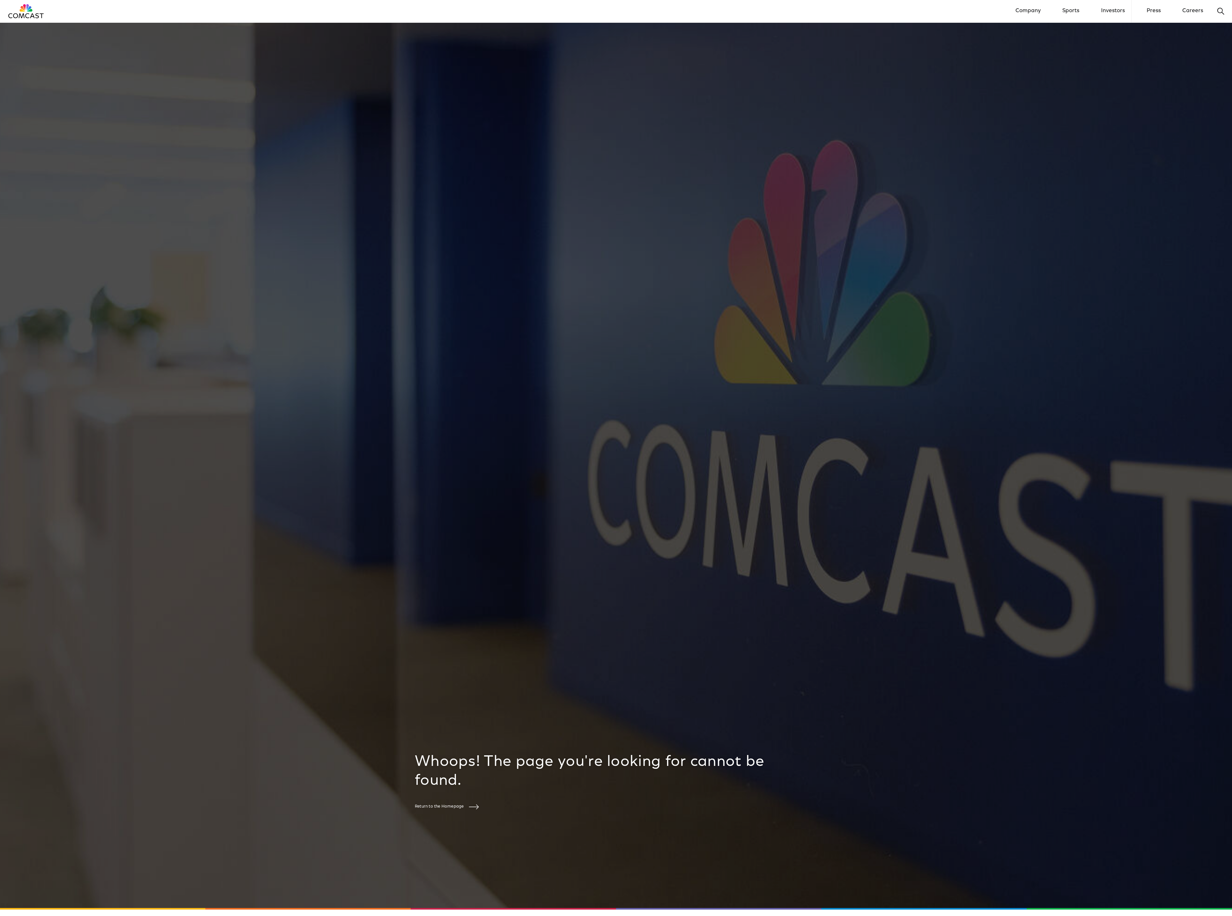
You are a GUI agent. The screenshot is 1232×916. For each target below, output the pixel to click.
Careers (1192, 11)
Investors (1113, 11)
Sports (1070, 11)
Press (1154, 11)
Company (1028, 11)
